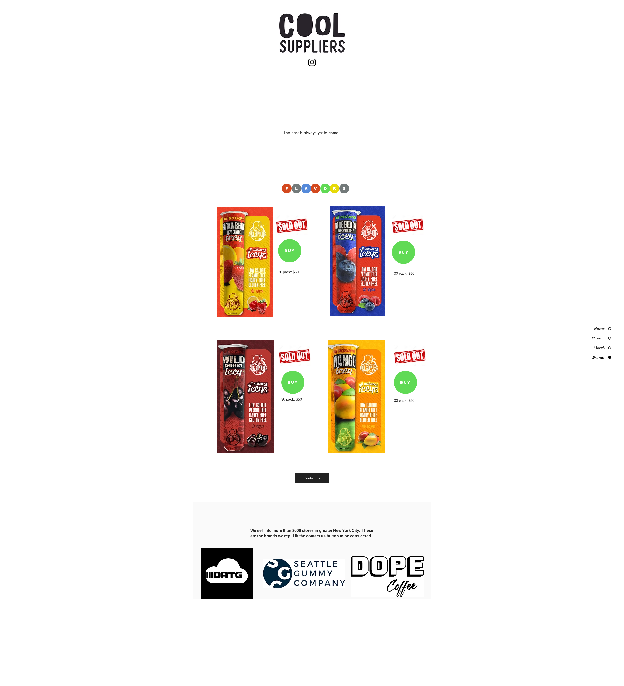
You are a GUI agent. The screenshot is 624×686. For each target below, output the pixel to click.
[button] (258, 170)
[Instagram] (312, 62)
